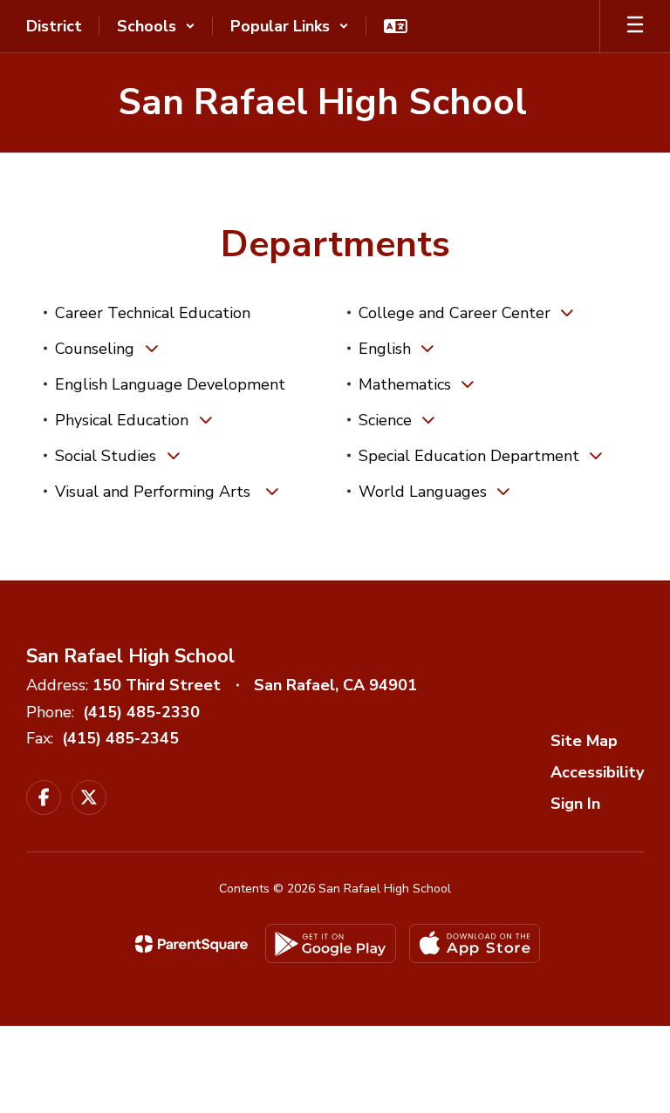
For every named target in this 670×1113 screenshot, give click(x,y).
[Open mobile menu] (635, 26)
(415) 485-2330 (141, 712)
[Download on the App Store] (474, 943)
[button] (156, 26)
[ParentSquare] (191, 944)
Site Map (584, 740)
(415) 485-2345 (120, 738)
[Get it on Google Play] (330, 943)
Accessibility (597, 772)
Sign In (575, 803)
